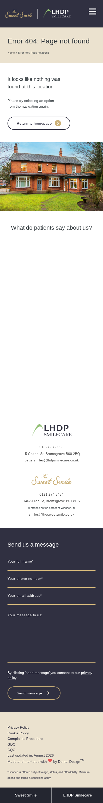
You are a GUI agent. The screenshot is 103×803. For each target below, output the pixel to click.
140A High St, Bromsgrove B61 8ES (51, 501)
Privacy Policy (18, 727)
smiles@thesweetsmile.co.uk (51, 514)
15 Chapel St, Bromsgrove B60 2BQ (51, 454)
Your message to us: (25, 615)
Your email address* (25, 596)
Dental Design (69, 762)
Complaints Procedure (25, 739)
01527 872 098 (52, 447)
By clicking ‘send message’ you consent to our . (50, 675)
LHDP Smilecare (77, 795)
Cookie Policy (18, 733)
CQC (11, 750)
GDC (11, 744)
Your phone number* (25, 579)
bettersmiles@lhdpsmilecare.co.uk (51, 460)
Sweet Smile (25, 795)
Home (11, 52)
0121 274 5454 (52, 494)
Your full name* (21, 561)
